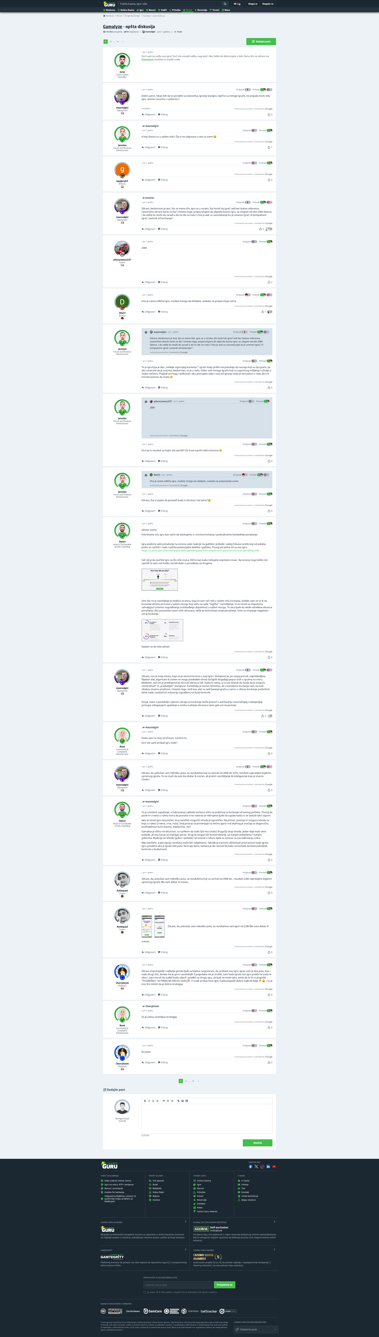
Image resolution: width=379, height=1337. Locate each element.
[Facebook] (250, 1166)
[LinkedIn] (268, 1166)
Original (240, 89)
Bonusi (152, 10)
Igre (141, 10)
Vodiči (164, 10)
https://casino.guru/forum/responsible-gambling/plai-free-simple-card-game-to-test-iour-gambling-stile (200, 550)
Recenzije (202, 10)
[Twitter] (256, 1166)
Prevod (256, 89)
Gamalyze (112, 26)
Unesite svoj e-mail (154, 1282)
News (227, 10)
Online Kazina (127, 10)
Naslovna (110, 10)
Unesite (257, 1142)
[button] (270, 229)
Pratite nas (254, 1162)
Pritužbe (176, 10)
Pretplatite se (224, 1284)
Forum (189, 10)
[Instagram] (262, 1166)
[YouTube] (274, 1166)
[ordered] (168, 1101)
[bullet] (172, 1101)
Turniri (215, 10)
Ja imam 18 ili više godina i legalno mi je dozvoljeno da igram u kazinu (182, 1292)
